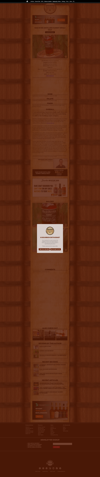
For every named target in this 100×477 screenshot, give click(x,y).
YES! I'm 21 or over (44, 249)
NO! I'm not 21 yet (55, 249)
